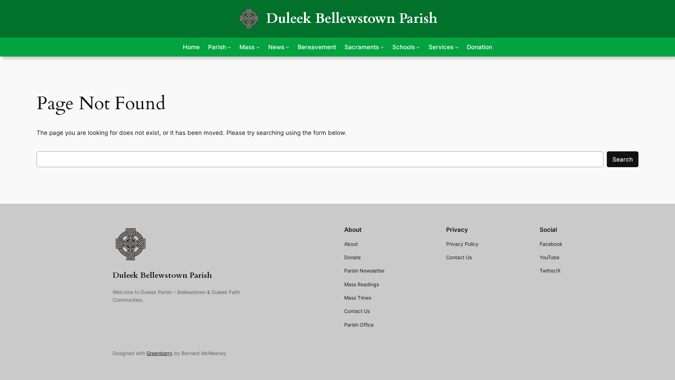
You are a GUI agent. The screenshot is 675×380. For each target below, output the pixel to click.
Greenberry (160, 353)
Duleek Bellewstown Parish (351, 18)
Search (622, 159)
